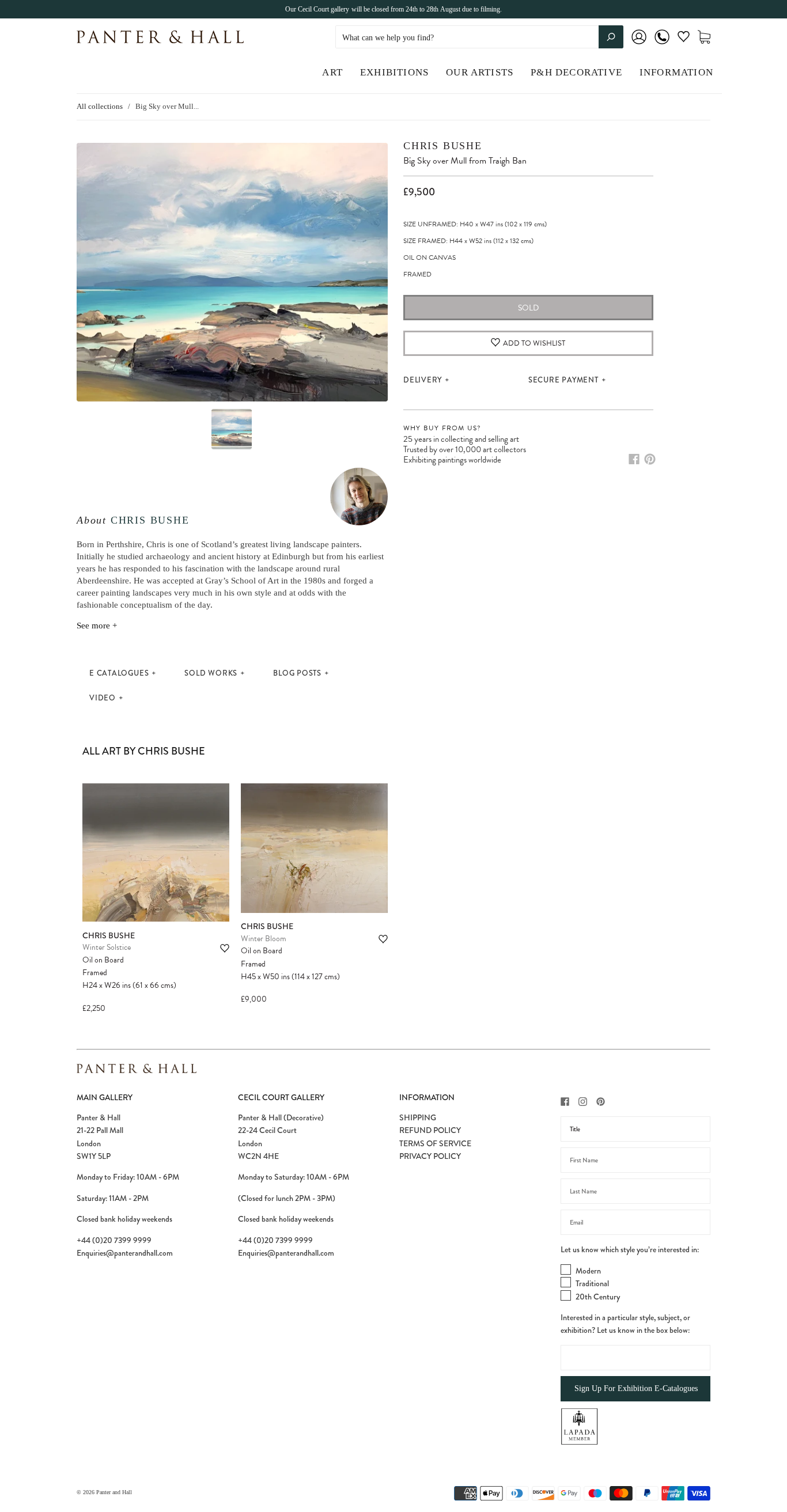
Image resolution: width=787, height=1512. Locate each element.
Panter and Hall (114, 1492)
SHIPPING (417, 1117)
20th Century (598, 1296)
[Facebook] (634, 459)
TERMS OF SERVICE (435, 1143)
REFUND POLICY (430, 1130)
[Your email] (635, 1222)
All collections (100, 106)
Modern (588, 1270)
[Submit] (611, 36)
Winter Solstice (106, 947)
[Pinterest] (650, 459)
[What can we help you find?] (479, 37)
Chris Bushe (150, 520)
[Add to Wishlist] (224, 948)
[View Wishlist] (684, 39)
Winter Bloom (263, 939)
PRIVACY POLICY (430, 1156)
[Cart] (704, 37)
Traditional (592, 1283)
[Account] (638, 44)
